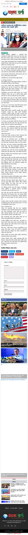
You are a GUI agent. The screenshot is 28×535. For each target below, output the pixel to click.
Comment (6, 265)
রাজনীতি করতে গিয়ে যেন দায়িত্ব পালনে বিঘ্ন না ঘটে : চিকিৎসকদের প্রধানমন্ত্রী (13, 360)
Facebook (4, 251)
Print (12, 257)
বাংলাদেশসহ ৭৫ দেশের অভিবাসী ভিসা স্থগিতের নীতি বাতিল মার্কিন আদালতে (13, 329)
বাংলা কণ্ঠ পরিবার (13, 508)
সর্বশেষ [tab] (14, 479)
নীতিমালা (7, 508)
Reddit (11, 254)
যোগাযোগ (20, 508)
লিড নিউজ (12, 22)
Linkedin (5, 254)
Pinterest (5, 257)
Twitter (12, 251)
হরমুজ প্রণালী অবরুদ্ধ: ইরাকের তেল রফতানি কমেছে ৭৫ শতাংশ (12, 345)
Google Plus (20, 254)
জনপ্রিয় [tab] (14, 482)
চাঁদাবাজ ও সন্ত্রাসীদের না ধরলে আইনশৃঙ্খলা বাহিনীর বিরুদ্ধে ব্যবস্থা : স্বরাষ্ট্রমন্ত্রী (12, 314)
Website (6, 289)
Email (5, 285)
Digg (19, 251)
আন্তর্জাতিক (8, 22)
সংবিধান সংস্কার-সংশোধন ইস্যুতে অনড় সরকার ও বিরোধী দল (14, 475)
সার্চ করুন (23, 3)
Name (6, 281)
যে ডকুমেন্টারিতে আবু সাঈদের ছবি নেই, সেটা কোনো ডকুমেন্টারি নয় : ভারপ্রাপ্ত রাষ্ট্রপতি (13, 376)
